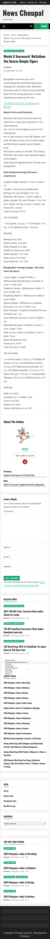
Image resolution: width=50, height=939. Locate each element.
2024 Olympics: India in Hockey (16, 697)
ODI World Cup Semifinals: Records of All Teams (22, 738)
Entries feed (8, 795)
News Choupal (23, 12)
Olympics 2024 (9, 848)
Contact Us (32, 2)
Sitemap (42, 2)
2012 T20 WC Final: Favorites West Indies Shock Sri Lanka (23, 612)
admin (8, 67)
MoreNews (39, 933)
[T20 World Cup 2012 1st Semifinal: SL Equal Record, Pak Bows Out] (25, 641)
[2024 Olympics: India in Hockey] (25, 891)
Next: (24, 482)
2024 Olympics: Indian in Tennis (16, 713)
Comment (9, 511)
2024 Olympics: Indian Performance (18, 733)
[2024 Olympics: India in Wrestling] (25, 848)
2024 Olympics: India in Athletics (17, 687)
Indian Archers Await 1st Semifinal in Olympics (22, 708)
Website (7, 566)
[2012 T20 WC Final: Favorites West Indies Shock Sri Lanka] (25, 606)
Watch (44, 26)
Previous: (19, 473)
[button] (3, 26)
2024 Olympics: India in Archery (16, 728)
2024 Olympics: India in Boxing (16, 692)
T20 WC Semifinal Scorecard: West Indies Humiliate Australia (23, 630)
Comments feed (10, 800)
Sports (8, 673)
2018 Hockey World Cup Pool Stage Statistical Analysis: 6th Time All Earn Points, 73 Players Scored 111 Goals (24, 763)
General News (9, 877)
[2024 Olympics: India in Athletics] (25, 862)
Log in (6, 790)
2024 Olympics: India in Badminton (17, 718)
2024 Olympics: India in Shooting (16, 723)
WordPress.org (9, 806)
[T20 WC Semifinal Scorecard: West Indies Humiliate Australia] (25, 623)
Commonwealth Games (16, 662)
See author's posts (25, 455)
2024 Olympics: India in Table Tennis (18, 703)
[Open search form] (31, 26)
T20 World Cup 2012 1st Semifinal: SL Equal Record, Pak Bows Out (25, 648)
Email (7, 557)
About (22, 2)
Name (7, 547)
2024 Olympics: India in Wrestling (17, 682)
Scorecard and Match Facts (14, 51)
